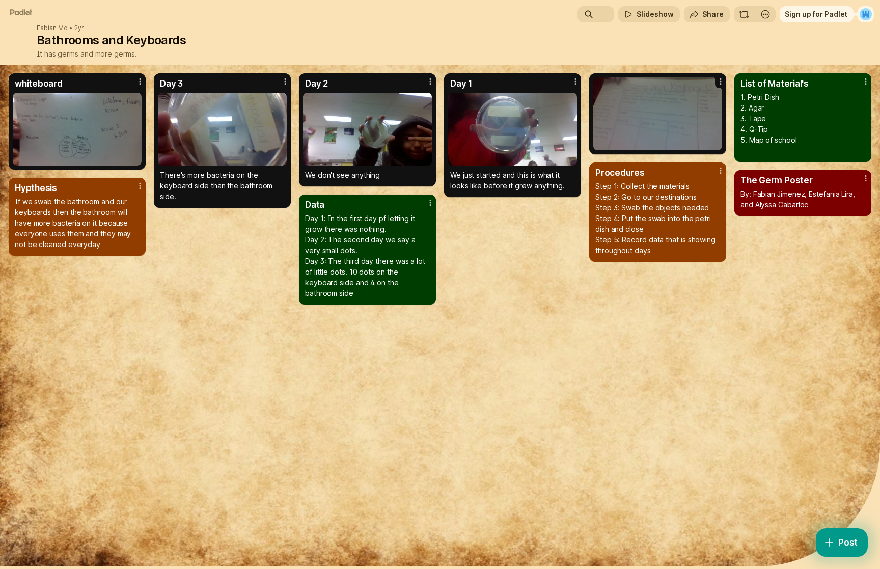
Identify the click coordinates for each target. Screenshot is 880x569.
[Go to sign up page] (866, 14)
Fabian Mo (52, 28)
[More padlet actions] (765, 14)
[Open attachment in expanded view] (77, 129)
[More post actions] (140, 81)
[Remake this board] (744, 14)
